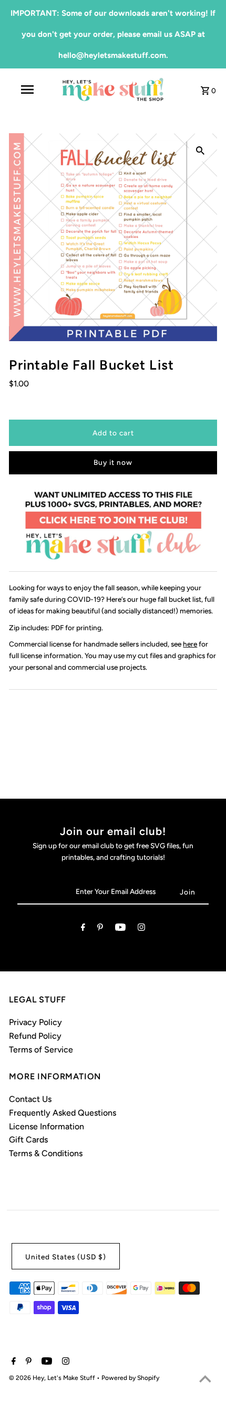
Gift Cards (28, 1140)
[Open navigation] (29, 89)
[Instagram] (141, 929)
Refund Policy (35, 1036)
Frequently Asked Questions (62, 1113)
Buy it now (113, 462)
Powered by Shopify (130, 1378)
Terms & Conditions (46, 1153)
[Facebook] (83, 929)
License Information (46, 1126)
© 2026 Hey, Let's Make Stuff (53, 1378)
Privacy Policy (35, 1022)
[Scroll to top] (204, 1379)
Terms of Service (41, 1050)
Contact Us (30, 1099)
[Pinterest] (100, 929)
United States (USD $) (65, 1257)
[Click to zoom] (200, 150)
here (190, 644)
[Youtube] (120, 929)
